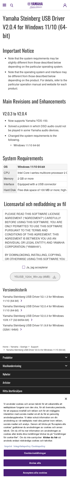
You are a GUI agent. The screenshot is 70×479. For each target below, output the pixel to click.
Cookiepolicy (38, 446)
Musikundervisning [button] (12, 366)
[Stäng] (66, 399)
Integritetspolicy (22, 446)
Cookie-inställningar (35, 453)
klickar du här (50, 437)
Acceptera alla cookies (35, 472)
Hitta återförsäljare (12, 391)
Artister (6, 383)
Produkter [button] (8, 357)
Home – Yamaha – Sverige (15, 346)
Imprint (8, 446)
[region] (35, 436)
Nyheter (6, 374)
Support (34, 346)
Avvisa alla (35, 462)
